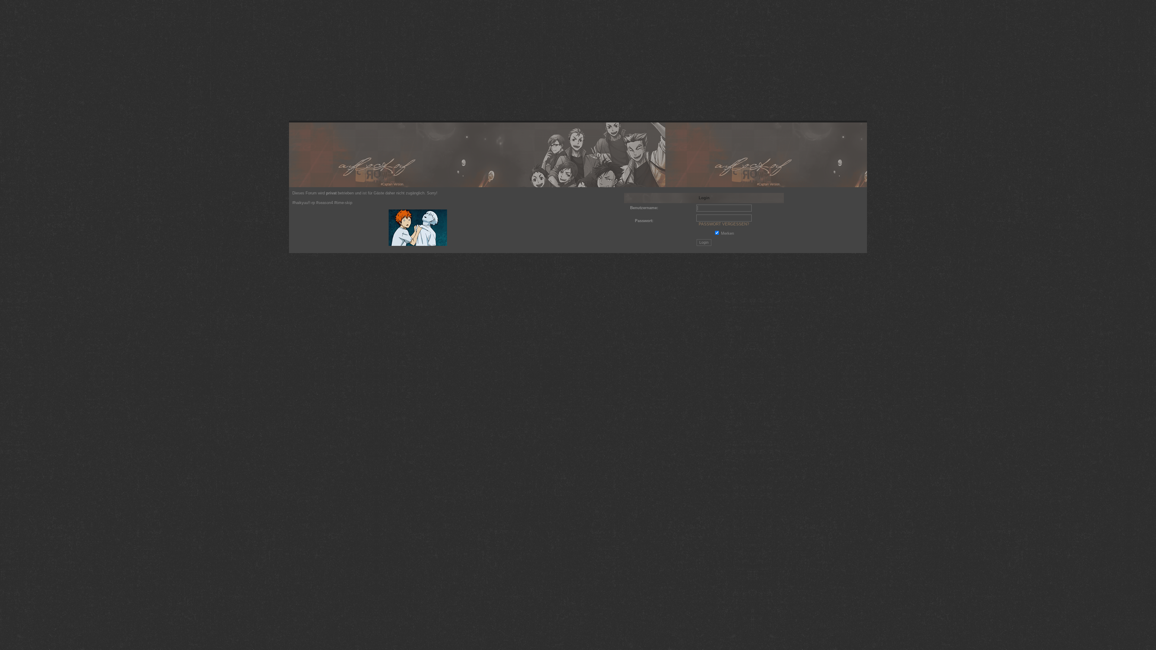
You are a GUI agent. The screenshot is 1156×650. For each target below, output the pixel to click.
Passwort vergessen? (724, 224)
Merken (727, 233)
